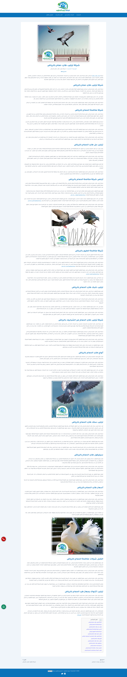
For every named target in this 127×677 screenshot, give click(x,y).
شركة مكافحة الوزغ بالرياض (34, 200)
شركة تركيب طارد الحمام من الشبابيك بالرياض (92, 636)
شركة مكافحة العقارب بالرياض (77, 195)
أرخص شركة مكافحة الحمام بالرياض (94, 629)
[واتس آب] (4, 607)
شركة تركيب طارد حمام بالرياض (95, 622)
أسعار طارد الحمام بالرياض (96, 645)
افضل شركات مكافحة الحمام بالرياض (94, 648)
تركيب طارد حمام (96, 75)
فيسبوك (79, 615)
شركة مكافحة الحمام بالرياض (95, 624)
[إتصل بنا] (3, 539)
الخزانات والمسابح (69, 15)
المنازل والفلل (49, 15)
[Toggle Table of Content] (100, 620)
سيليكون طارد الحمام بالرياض (95, 643)
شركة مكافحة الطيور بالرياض (95, 631)
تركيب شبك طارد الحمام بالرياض (95, 634)
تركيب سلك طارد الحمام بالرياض (95, 641)
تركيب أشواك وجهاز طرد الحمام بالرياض (93, 650)
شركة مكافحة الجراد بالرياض (68, 266)
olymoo (50, 671)
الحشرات (78, 15)
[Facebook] (65, 674)
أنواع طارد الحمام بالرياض (96, 638)
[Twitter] (62, 674)
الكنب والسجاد (59, 15)
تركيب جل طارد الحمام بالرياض (95, 627)
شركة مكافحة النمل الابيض (92, 274)
